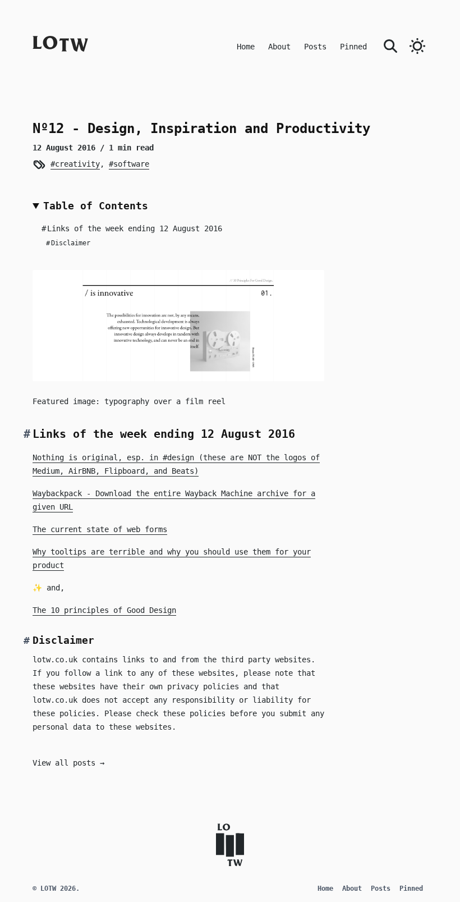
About (279, 46)
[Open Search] (390, 45)
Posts (315, 46)
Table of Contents (95, 206)
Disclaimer (68, 243)
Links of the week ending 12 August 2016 (132, 228)
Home (246, 46)
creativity (77, 163)
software (131, 163)
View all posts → (68, 762)
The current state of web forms (100, 529)
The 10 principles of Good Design (104, 610)
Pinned (353, 46)
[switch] (417, 46)
